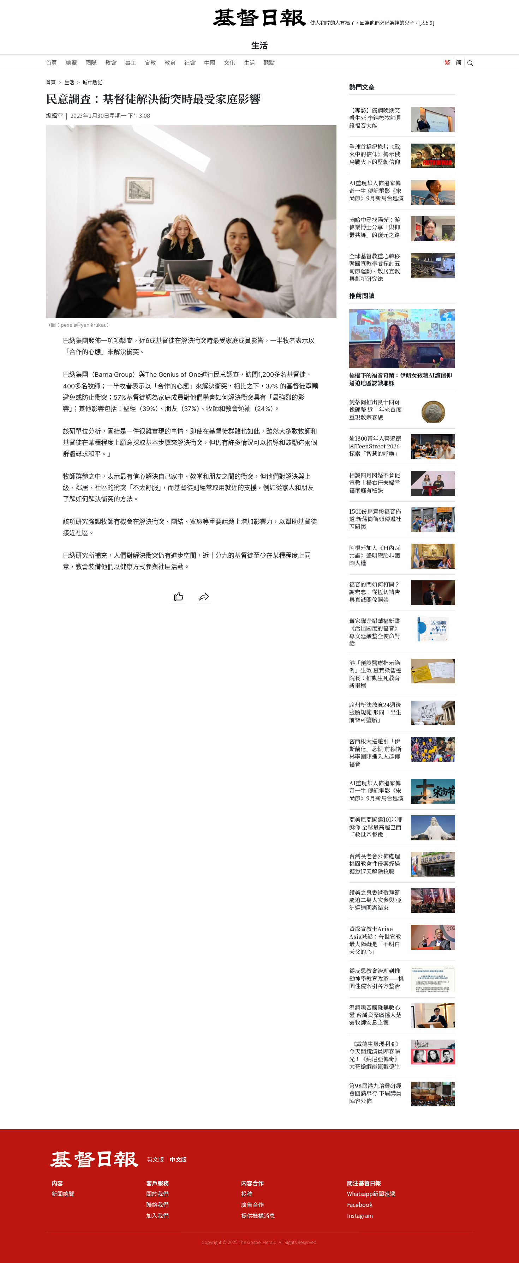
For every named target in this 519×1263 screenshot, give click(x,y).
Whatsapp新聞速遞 (371, 1193)
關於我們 (157, 1193)
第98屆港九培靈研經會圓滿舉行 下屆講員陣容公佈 (375, 1093)
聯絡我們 (157, 1204)
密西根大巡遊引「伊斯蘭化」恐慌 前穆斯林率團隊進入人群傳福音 (375, 752)
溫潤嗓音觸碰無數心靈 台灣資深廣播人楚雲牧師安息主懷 (375, 1015)
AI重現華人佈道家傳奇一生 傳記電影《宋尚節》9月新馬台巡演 (376, 191)
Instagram (360, 1215)
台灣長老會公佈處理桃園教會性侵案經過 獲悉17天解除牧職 (374, 863)
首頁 (51, 62)
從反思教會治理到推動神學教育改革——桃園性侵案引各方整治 (376, 978)
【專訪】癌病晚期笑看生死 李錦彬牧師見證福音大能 (375, 117)
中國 (209, 62)
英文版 (155, 1159)
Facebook (359, 1204)
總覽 (71, 62)
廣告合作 (252, 1204)
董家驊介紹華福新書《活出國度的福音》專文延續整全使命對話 (374, 632)
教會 (111, 62)
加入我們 (157, 1215)
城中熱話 (92, 82)
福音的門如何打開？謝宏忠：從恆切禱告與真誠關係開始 (374, 592)
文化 (229, 62)
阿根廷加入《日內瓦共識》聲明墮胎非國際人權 (374, 555)
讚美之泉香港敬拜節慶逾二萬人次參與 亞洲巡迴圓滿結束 (375, 900)
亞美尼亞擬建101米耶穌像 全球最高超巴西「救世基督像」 (375, 827)
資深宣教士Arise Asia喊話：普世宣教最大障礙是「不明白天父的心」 (375, 940)
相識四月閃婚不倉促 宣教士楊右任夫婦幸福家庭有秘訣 (374, 482)
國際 (91, 62)
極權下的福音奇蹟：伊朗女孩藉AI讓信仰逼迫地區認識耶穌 (400, 379)
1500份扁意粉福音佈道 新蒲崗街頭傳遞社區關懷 (375, 519)
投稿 (246, 1193)
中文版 (178, 1159)
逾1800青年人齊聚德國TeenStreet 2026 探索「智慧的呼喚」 (375, 446)
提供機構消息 (258, 1215)
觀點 (269, 62)
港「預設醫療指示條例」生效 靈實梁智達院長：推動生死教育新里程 (375, 674)
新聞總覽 (63, 1193)
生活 (259, 45)
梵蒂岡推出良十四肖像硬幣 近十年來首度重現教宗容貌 (375, 410)
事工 (130, 62)
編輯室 (54, 115)
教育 (170, 62)
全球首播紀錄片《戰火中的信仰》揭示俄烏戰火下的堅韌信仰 (374, 154)
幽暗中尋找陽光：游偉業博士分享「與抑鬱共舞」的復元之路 (374, 227)
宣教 (150, 62)
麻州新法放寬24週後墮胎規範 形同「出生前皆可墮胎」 (375, 712)
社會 (190, 62)
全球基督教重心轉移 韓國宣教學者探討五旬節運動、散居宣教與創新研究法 (374, 267)
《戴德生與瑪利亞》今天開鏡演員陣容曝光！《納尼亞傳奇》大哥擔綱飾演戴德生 (375, 1055)
